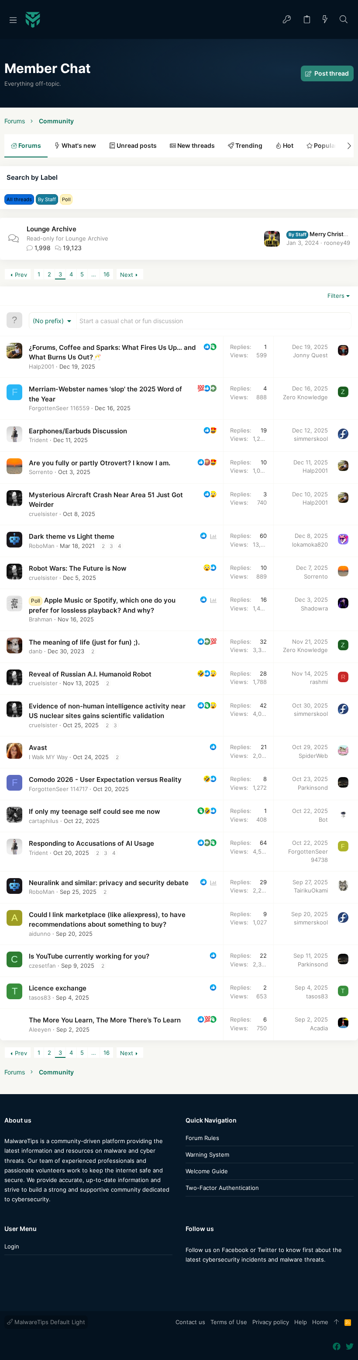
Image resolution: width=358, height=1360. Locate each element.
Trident (38, 439)
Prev (21, 274)
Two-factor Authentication (222, 1187)
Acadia (319, 1028)
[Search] (344, 19)
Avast (38, 747)
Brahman (40, 619)
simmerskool (311, 438)
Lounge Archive (51, 229)
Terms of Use (228, 1321)
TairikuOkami (311, 890)
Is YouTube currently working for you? (89, 956)
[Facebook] (189, 1277)
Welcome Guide (207, 1171)
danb (35, 651)
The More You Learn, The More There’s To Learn (105, 1020)
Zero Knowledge (305, 397)
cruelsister (43, 513)
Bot (323, 819)
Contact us (190, 1321)
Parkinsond (313, 787)
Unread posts (136, 145)
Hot (287, 145)
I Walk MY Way (48, 756)
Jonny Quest (310, 355)
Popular (325, 145)
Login (11, 1246)
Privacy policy (270, 1321)
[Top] (336, 1322)
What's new (78, 145)
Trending (248, 145)
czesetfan (42, 965)
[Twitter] (203, 1277)
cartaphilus (44, 820)
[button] (13, 20)
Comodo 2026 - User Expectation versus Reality (105, 779)
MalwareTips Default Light (49, 1321)
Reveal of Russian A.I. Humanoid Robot (90, 674)
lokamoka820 (310, 544)
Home (320, 1321)
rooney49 (337, 242)
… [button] (93, 274)
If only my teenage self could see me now (94, 811)
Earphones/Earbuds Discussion (78, 431)
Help (300, 1321)
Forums (29, 145)
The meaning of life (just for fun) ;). (84, 642)
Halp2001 (41, 366)
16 (106, 274)
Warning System (207, 1154)
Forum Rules (202, 1137)
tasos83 (40, 997)
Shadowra (314, 608)
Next (126, 274)
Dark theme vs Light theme (71, 536)
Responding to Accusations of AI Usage (91, 843)
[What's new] (325, 19)
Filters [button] (335, 295)
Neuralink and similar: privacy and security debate (109, 883)
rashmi (319, 681)
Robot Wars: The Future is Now (78, 568)
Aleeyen (40, 1029)
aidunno (40, 933)
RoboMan (42, 545)
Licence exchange (57, 988)
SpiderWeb (313, 755)
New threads (195, 145)
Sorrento (41, 471)
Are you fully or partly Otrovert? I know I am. (99, 463)
